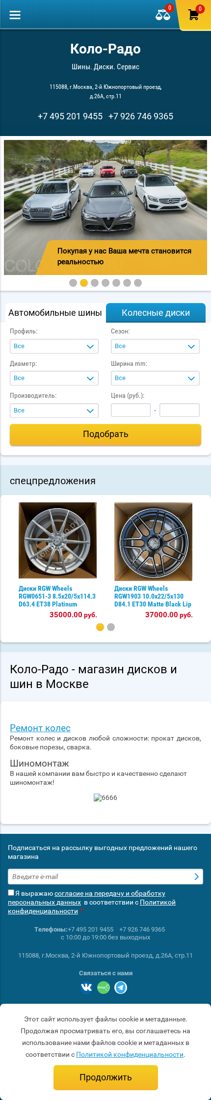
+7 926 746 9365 (140, 116)
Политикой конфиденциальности (130, 1054)
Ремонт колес (40, 728)
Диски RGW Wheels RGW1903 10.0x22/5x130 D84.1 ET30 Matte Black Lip (152, 596)
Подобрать (106, 434)
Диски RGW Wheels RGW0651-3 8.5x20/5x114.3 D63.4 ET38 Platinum (57, 596)
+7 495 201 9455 (70, 116)
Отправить (197, 876)
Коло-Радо (105, 49)
